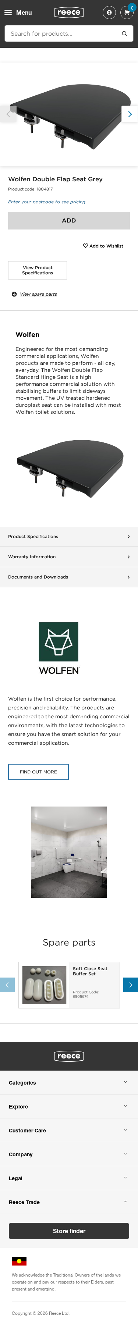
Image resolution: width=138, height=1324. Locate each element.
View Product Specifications (37, 270)
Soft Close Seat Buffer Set (90, 971)
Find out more (38, 772)
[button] (129, 114)
